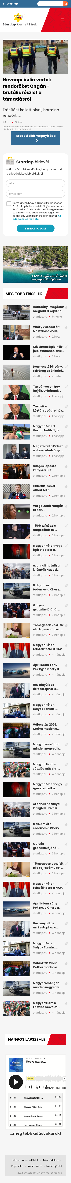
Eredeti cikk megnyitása (36, 136)
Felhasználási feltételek (25, 1160)
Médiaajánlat (54, 1166)
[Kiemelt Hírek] (22, 20)
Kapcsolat (17, 1166)
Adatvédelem (51, 1160)
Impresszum (35, 1166)
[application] (35, 264)
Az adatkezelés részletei (36, 217)
